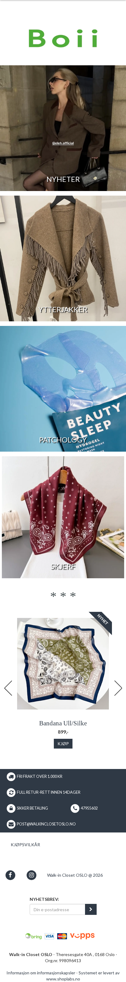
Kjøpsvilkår (25, 844)
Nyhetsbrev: (44, 899)
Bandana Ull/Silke (63, 723)
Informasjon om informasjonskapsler (40, 972)
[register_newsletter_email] (91, 909)
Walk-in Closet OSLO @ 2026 (75, 875)
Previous (8, 688)
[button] (10, 875)
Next (118, 688)
